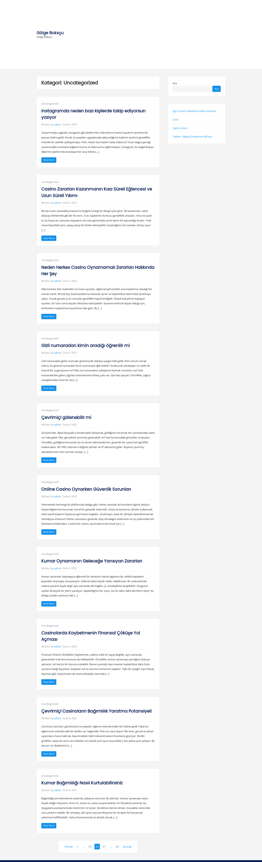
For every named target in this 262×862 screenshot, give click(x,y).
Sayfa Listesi (180, 128)
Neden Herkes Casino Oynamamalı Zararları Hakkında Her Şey (98, 270)
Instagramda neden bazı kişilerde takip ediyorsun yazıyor (93, 114)
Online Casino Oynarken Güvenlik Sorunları (86, 489)
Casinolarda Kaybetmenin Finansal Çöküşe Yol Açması (90, 636)
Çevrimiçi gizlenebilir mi (66, 417)
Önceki (69, 846)
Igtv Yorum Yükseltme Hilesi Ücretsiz (194, 111)
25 (90, 846)
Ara (175, 83)
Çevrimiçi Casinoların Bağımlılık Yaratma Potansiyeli (96, 711)
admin (57, 124)
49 (117, 846)
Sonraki (127, 846)
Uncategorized (50, 103)
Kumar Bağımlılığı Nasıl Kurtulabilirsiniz (82, 783)
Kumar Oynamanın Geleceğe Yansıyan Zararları (91, 561)
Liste (175, 119)
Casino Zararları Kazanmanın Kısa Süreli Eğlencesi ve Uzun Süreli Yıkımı (96, 192)
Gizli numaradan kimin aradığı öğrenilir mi (85, 345)
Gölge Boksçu (50, 33)
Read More (49, 160)
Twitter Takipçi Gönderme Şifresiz (192, 136)
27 (104, 846)
